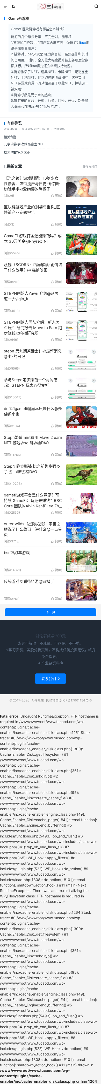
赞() (56, 195)
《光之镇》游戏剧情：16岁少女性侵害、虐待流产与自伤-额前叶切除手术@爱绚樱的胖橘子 (32, 184)
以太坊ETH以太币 (17, 152)
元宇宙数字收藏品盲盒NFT (24, 144)
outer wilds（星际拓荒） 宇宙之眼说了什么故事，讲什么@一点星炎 (33, 529)
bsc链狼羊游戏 (17, 552)
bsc (83, 42)
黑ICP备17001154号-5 (75, 700)
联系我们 (50, 678)
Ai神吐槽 (50, 6)
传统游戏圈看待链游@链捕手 (29, 581)
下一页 (50, 612)
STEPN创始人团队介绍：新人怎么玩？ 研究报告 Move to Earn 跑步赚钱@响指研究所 (33, 328)
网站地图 (52, 700)
